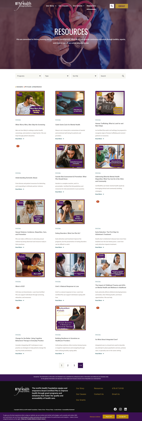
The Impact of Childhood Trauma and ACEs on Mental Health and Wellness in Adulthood (110, 286)
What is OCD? (20, 286)
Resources (91, 6)
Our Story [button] (80, 388)
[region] (71, 416)
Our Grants (77, 6)
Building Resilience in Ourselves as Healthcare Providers (67, 339)
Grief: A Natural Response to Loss (67, 286)
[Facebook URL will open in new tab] (115, 409)
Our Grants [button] (80, 400)
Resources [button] (98, 388)
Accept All (122, 416)
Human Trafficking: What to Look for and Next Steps (109, 125)
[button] (112, 6)
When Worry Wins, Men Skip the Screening (30, 125)
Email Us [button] (116, 394)
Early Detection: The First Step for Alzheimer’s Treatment (107, 233)
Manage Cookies (95, 416)
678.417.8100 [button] (118, 388)
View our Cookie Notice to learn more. (33, 419)
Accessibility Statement (68, 409)
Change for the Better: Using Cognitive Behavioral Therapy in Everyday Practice (29, 339)
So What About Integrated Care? (106, 339)
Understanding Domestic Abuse (26, 178)
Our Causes (63, 6)
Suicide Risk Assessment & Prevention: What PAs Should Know (70, 178)
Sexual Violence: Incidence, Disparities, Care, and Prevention (31, 233)
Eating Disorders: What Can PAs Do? (67, 233)
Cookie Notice (57, 409)
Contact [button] (121, 6)
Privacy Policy (49, 409)
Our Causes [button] (81, 394)
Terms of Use (41, 409)
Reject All (109, 416)
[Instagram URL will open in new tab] (120, 409)
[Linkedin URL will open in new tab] (125, 409)
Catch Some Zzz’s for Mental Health (67, 125)
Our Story (50, 6)
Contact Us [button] (99, 394)
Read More (18, 138)
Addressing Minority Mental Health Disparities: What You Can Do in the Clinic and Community (109, 179)
